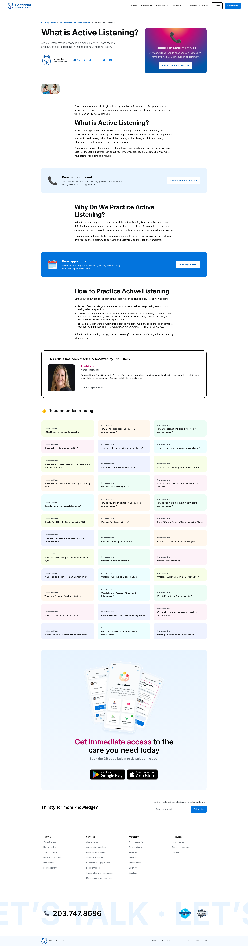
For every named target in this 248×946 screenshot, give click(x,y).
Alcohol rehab (92, 842)
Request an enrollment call (175, 65)
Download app (135, 847)
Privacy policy (178, 842)
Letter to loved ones (52, 857)
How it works (48, 863)
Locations (133, 873)
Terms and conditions (181, 847)
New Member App (137, 842)
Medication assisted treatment (99, 878)
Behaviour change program (98, 863)
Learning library (50, 868)
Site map (175, 852)
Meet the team (135, 863)
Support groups (50, 852)
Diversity (133, 868)
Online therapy (49, 842)
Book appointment (188, 264)
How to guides (49, 847)
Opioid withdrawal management (99, 873)
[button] (146, 5)
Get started (232, 5)
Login (217, 5)
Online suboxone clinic (96, 847)
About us (133, 852)
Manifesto (133, 857)
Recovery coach (93, 868)
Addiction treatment (94, 857)
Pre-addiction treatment (96, 852)
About (134, 5)
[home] (19, 6)
